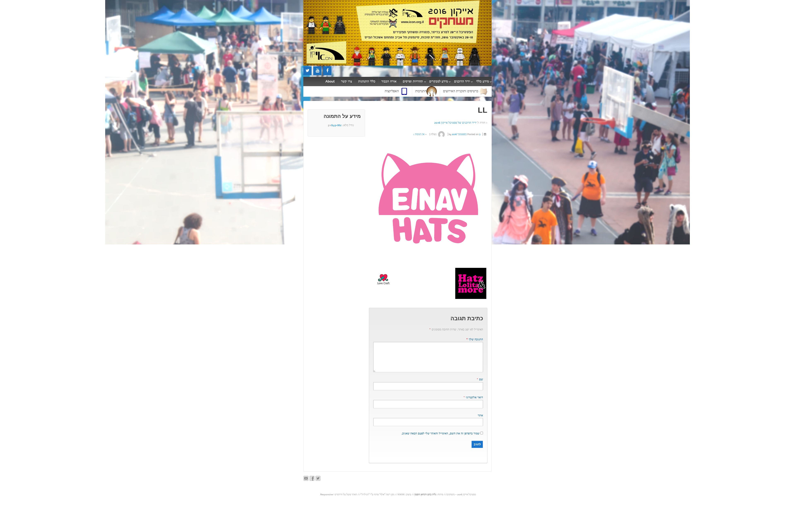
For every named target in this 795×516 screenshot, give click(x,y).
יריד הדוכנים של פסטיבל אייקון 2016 (455, 123)
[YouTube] (317, 70)
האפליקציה (392, 91)
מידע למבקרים (438, 81)
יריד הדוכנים (462, 81)
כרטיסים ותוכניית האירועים (460, 91)
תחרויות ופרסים (413, 81)
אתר (480, 415)
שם (481, 379)
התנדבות (420, 91)
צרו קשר (346, 81)
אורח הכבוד (388, 81)
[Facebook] (327, 70)
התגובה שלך (474, 339)
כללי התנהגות (366, 81)
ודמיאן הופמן (421, 494)
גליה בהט (431, 494)
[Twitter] (307, 70)
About (330, 81)
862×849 (336, 125)
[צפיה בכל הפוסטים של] (441, 134)
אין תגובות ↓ (418, 134)
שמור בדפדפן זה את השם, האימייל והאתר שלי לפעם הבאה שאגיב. (440, 433)
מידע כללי (482, 81)
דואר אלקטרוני (474, 397)
